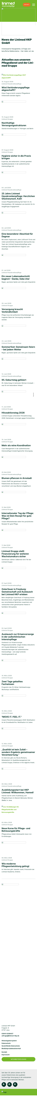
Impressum (6, 1055)
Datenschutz (6, 1043)
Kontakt (26, 4)
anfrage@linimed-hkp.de (10, 1036)
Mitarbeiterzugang (18, 1059)
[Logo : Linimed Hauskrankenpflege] (10, 951)
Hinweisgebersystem (9, 1041)
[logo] (11, 5)
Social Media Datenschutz (11, 1046)
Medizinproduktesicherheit (11, 1048)
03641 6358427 (7, 1033)
